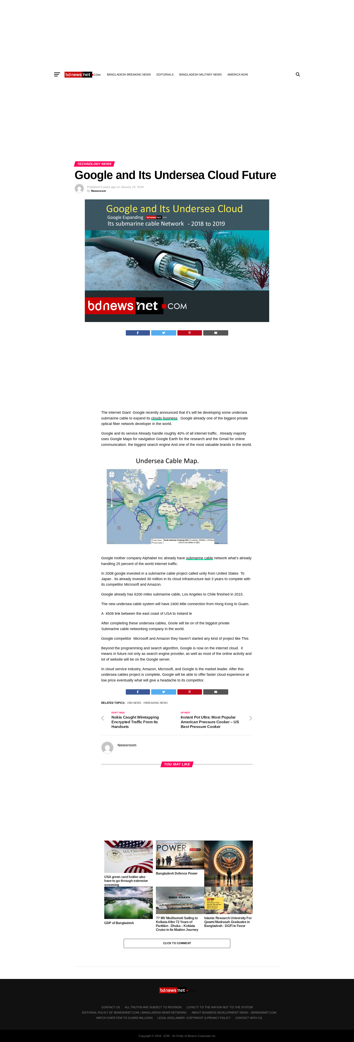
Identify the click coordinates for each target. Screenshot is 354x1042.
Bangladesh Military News (200, 74)
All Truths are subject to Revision (153, 1007)
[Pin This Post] (189, 333)
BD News (135, 703)
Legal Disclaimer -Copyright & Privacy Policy (194, 1017)
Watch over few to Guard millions (124, 1017)
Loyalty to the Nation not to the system (219, 1007)
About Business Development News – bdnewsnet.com (234, 1012)
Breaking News (156, 703)
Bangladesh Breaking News (129, 74)
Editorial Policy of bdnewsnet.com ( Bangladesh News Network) (134, 1012)
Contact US (110, 1007)
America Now (237, 74)
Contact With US (248, 1017)
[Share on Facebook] (138, 333)
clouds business (164, 418)
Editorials (165, 74)
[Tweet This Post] (163, 333)
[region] (177, 34)
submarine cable (199, 558)
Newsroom (98, 190)
